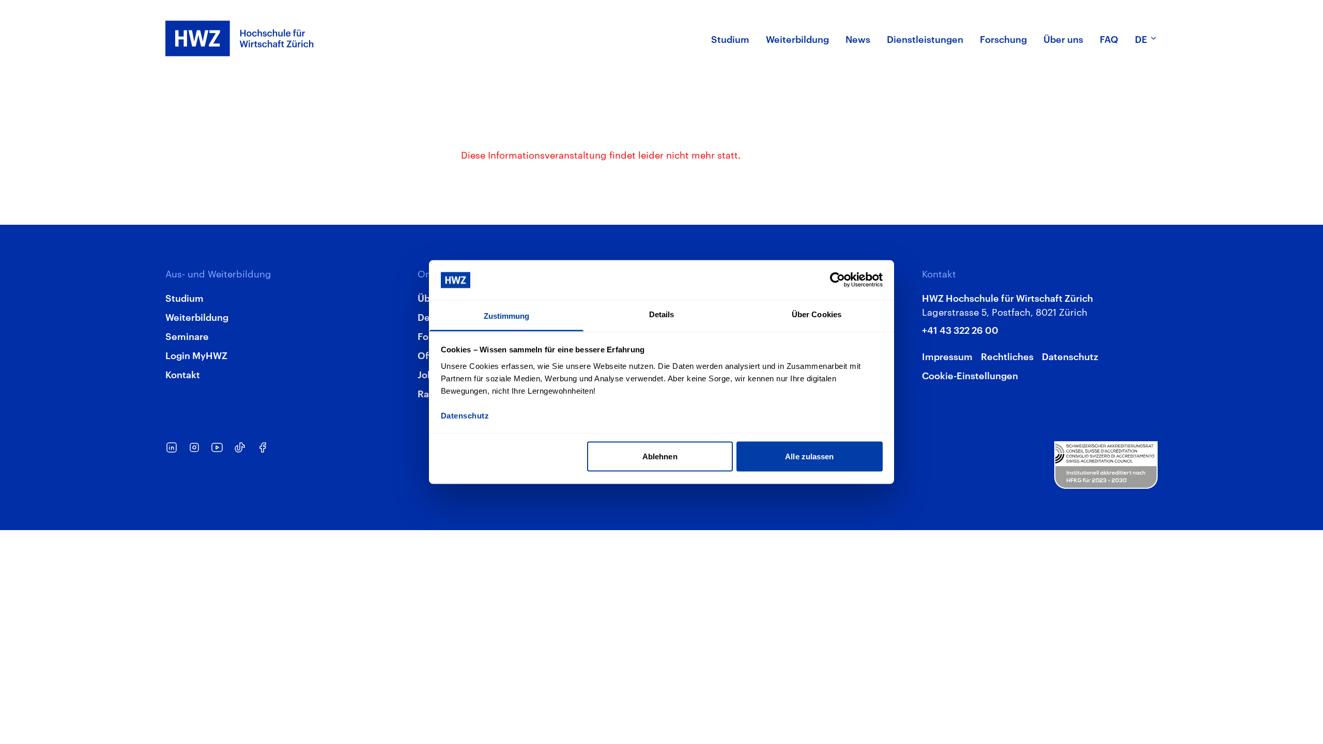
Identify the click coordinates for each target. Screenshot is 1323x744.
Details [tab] (661, 313)
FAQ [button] (1109, 38)
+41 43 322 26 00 (960, 329)
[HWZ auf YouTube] (217, 447)
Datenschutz (1070, 355)
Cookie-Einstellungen (970, 374)
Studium (184, 297)
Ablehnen (660, 456)
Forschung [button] (1003, 38)
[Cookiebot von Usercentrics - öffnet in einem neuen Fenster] (837, 280)
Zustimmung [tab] (507, 315)
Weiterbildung (196, 316)
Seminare (187, 335)
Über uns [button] (1063, 38)
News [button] (857, 38)
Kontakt (182, 373)
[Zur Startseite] (239, 38)
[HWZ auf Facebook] (262, 447)
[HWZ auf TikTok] (240, 447)
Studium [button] (730, 38)
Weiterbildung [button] (797, 38)
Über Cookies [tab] (816, 313)
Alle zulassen (809, 456)
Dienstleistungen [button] (925, 38)
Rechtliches (1007, 355)
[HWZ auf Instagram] (194, 447)
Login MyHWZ (196, 354)
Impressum (947, 355)
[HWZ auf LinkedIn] (171, 447)
